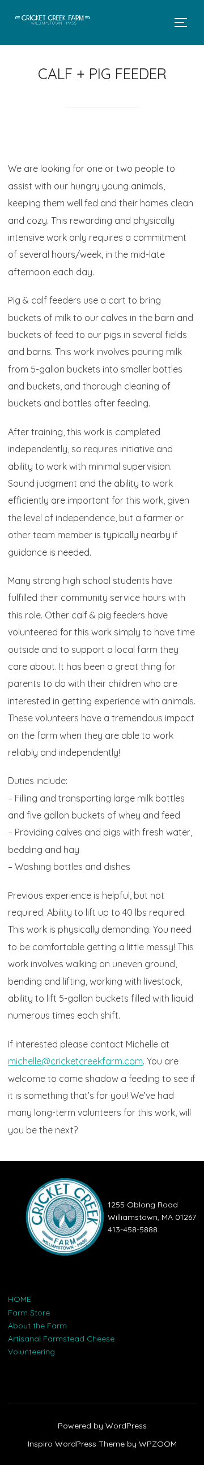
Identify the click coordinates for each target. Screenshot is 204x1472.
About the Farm (37, 1326)
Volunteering (31, 1352)
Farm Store (29, 1313)
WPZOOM (158, 1444)
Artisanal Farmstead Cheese (61, 1339)
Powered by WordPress (102, 1426)
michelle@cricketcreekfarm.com (75, 1061)
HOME (19, 1299)
